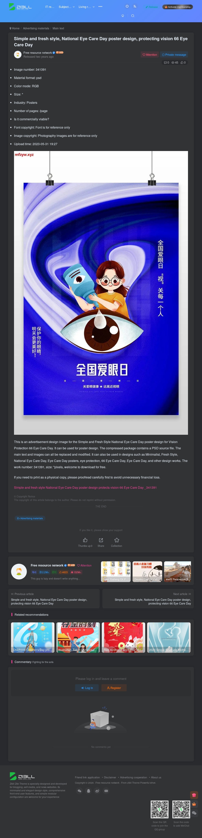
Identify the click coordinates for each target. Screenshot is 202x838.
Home (15, 28)
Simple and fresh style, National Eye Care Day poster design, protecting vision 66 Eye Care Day (101, 41)
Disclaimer (110, 777)
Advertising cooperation (133, 777)
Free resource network (37, 53)
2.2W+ (45, 572)
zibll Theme (133, 782)
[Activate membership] (194, 804)
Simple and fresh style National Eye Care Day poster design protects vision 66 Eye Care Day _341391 (85, 487)
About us (156, 777)
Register (115, 688)
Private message (175, 55)
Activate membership (179, 6)
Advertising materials (36, 28)
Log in (89, 688)
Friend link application (87, 777)
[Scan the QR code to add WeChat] (194, 813)
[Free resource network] (22, 776)
